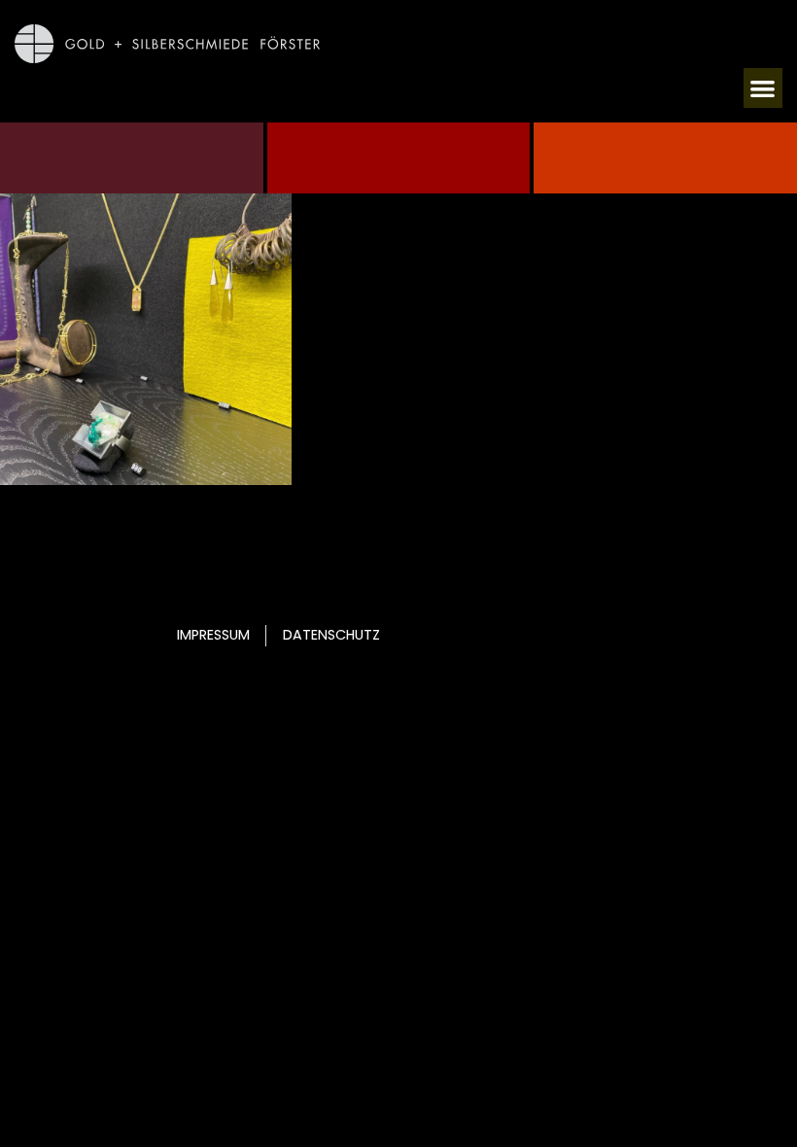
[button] (763, 88)
